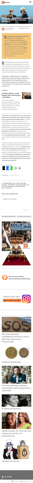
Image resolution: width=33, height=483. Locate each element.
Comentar (25, 210)
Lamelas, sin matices (10, 461)
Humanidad (11, 28)
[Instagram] (8, 477)
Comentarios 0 (25, 28)
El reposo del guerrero (11, 409)
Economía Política (7, 15)
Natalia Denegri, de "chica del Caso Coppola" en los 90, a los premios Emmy (16, 433)
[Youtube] (11, 477)
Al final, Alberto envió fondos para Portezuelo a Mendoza (11, 95)
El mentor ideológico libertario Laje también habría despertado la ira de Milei (16, 388)
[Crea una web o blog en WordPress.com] (2, 479)
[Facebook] (3, 477)
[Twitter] (5, 477)
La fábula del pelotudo (11, 362)
